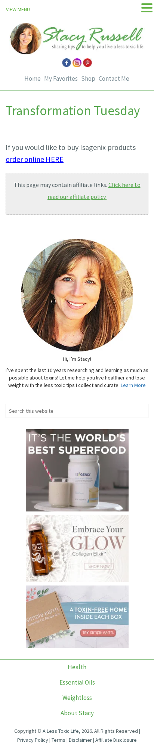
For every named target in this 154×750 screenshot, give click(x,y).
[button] (147, 8)
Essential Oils (77, 682)
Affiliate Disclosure (116, 740)
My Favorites (61, 79)
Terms (58, 740)
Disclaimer (80, 740)
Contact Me (114, 79)
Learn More (133, 385)
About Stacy (77, 713)
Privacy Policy (32, 740)
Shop (88, 79)
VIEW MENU (18, 9)
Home (32, 79)
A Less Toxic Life (61, 731)
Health (77, 667)
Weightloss (77, 698)
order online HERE (35, 159)
